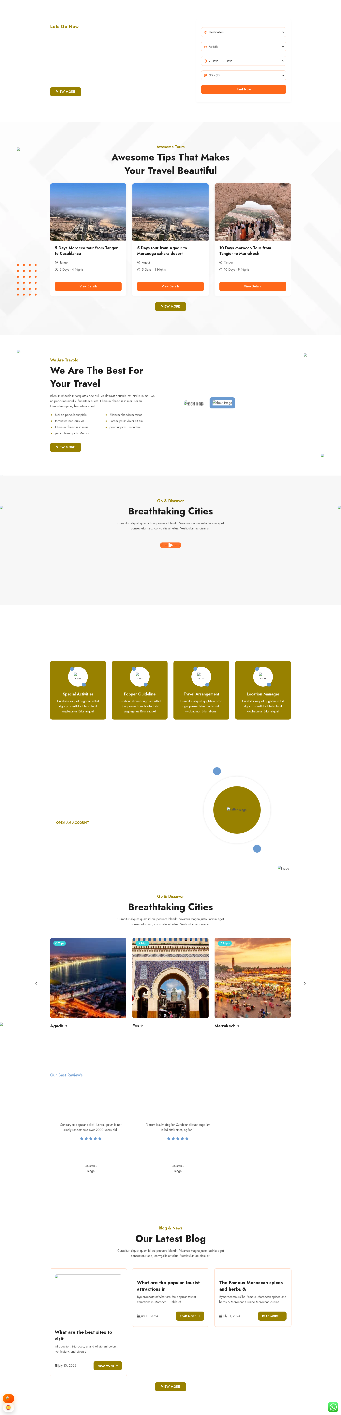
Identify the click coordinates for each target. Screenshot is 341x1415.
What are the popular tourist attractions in (168, 1286)
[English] (8, 1398)
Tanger (146, 262)
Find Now (244, 89)
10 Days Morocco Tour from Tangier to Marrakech (163, 250)
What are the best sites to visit (83, 1335)
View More (65, 91)
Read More (105, 1366)
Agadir (64, 262)
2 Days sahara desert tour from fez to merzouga (251, 250)
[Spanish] (8, 1407)
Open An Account (72, 822)
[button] (36, 983)
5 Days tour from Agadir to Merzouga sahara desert (80, 250)
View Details (88, 286)
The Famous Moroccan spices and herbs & (251, 1286)
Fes (226, 262)
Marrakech (142, 1026)
